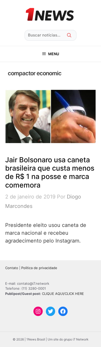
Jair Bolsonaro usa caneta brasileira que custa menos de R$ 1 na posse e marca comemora (49, 172)
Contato (11, 268)
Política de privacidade (39, 268)
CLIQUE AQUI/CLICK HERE (63, 294)
